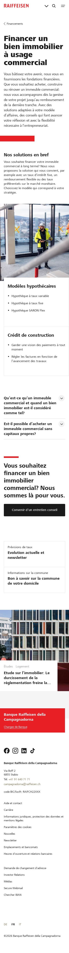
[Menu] (63, 5)
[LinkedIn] (24, 751)
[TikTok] (32, 751)
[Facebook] (7, 751)
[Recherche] (53, 5)
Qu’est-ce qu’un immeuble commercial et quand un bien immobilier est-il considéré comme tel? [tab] (31, 405)
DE (5, 924)
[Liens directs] (46, 5)
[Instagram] (15, 751)
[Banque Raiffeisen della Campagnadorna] (16, 5)
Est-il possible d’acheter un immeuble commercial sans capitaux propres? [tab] (28, 429)
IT (20, 924)
